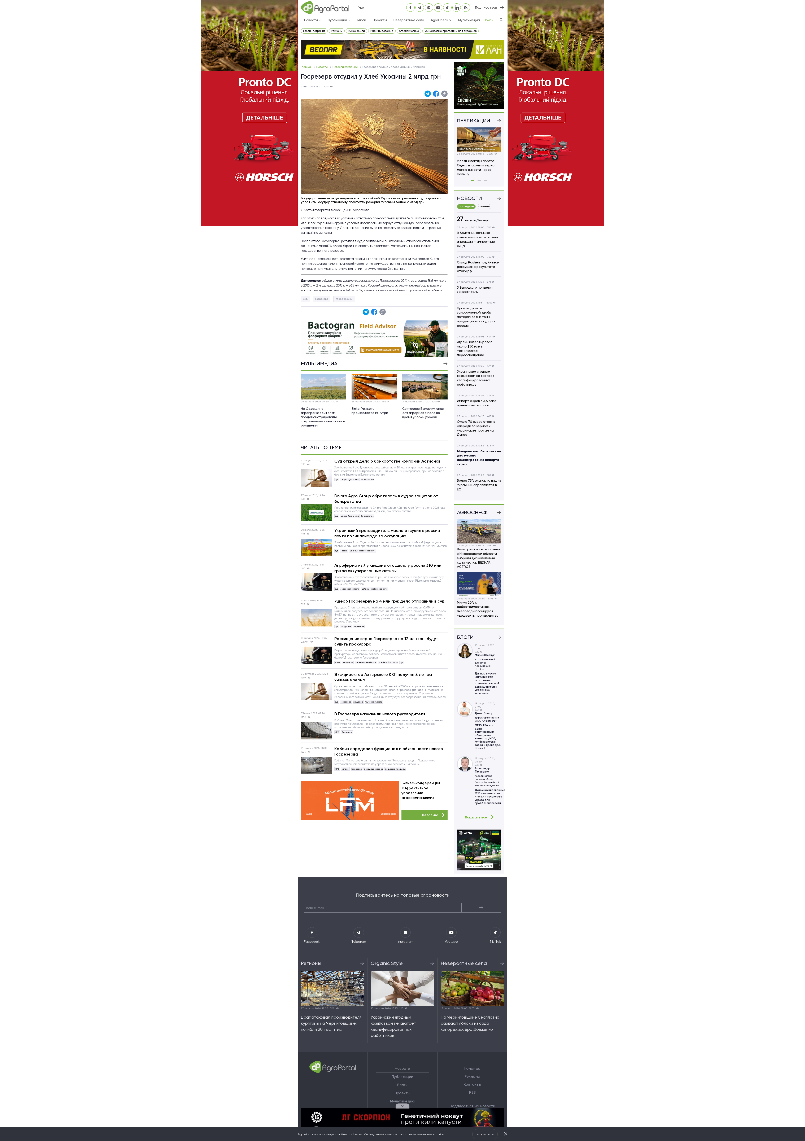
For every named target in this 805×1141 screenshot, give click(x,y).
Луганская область (350, 589)
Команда (472, 1068)
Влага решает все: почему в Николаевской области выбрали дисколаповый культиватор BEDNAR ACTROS (478, 558)
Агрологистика (409, 30)
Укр (361, 7)
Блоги (361, 20)
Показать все (476, 817)
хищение (358, 702)
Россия (344, 551)
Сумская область (373, 702)
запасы (345, 769)
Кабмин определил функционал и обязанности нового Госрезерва (388, 751)
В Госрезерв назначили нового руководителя (379, 713)
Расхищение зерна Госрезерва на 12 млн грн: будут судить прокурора (386, 641)
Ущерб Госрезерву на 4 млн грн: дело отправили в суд (389, 601)
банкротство (367, 479)
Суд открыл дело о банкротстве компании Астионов (387, 461)
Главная (306, 67)
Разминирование (381, 30)
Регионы (336, 30)
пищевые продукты (395, 769)
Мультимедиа (469, 20)
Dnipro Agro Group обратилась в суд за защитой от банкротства (386, 498)
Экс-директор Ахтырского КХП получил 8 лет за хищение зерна (383, 677)
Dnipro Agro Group (350, 479)
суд (305, 298)
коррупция (346, 626)
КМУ (337, 732)
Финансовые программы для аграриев (451, 30)
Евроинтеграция (314, 30)
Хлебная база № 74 (388, 662)
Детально (430, 815)
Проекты (380, 20)
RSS (472, 1092)
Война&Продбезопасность (362, 551)
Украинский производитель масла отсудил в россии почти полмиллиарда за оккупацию (387, 533)
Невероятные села (408, 20)
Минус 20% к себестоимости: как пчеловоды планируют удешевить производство (478, 608)
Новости (322, 67)
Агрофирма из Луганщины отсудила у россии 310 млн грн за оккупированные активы (387, 568)
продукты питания (373, 769)
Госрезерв (321, 298)
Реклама (472, 1076)
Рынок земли (356, 30)
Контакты (472, 1084)
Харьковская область (365, 662)
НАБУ (337, 662)
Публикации (402, 1077)
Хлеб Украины (344, 298)
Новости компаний (345, 67)
